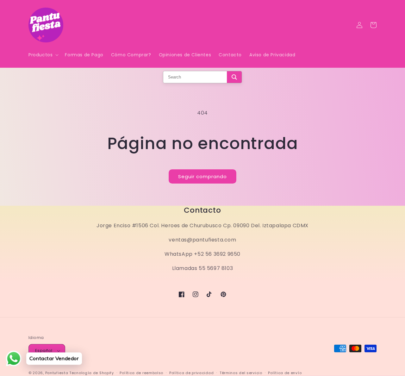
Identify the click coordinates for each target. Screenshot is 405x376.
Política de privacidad (191, 372)
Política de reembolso (141, 372)
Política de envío (285, 372)
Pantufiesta (56, 372)
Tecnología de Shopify (91, 372)
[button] (43, 54)
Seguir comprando (202, 176)
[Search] (234, 77)
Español (44, 351)
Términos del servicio (241, 372)
